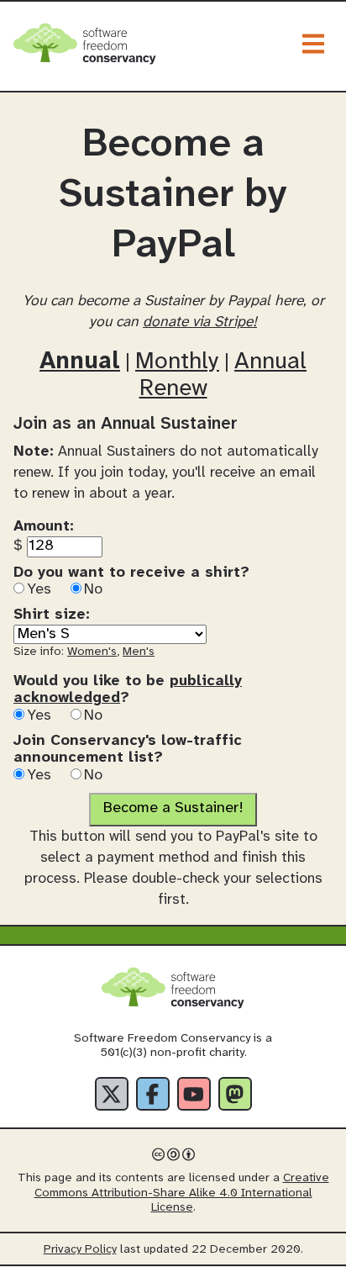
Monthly (177, 362)
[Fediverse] (235, 1094)
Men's (139, 652)
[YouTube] (194, 1094)
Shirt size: (51, 615)
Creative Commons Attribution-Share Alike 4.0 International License (181, 1193)
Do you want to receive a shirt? (131, 573)
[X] (111, 1094)
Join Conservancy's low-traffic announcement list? (127, 750)
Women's (92, 652)
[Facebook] (153, 1094)
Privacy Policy (80, 1249)
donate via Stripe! (200, 322)
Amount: (43, 527)
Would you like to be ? (127, 690)
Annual (79, 361)
